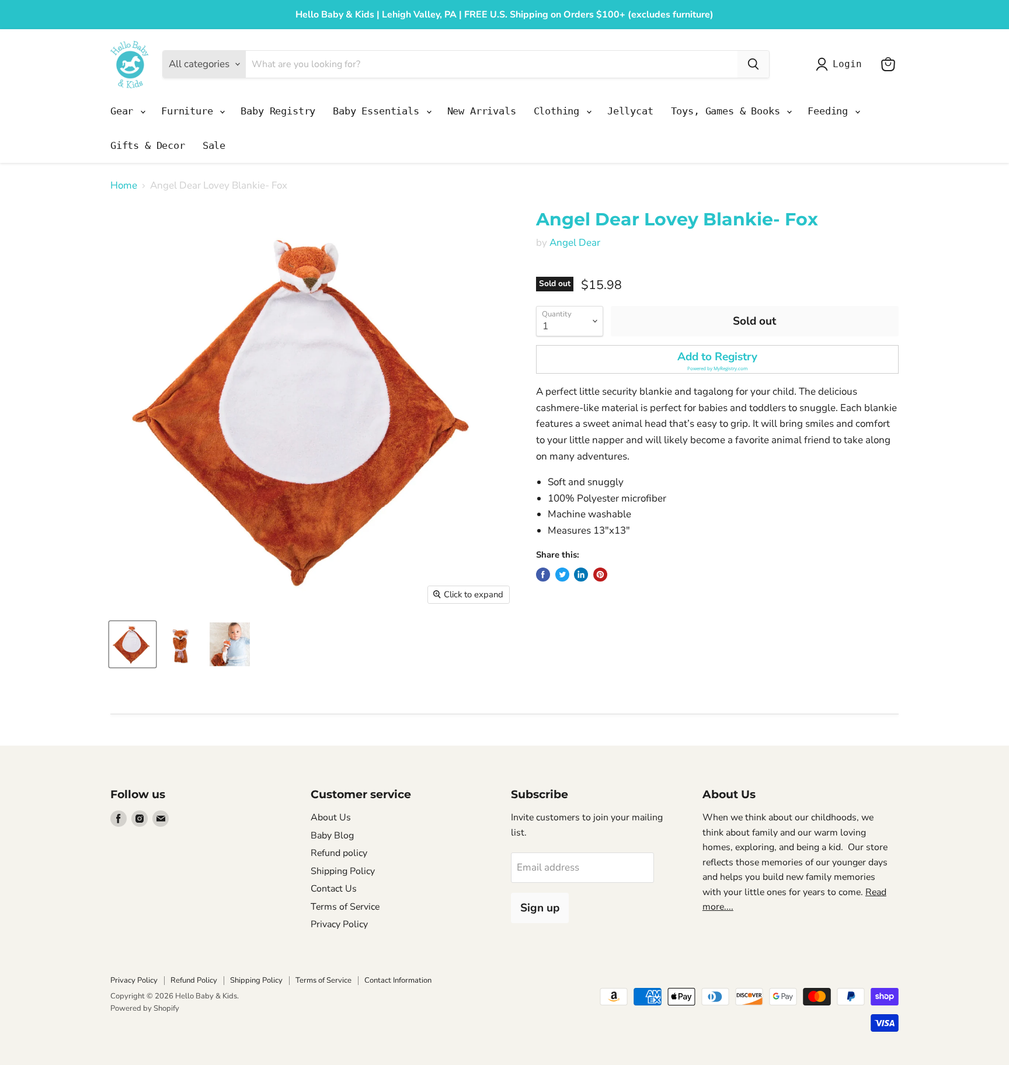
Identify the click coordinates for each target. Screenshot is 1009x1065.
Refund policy (339, 853)
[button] (717, 359)
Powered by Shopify (144, 1008)
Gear (124, 111)
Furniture (189, 111)
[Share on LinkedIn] (581, 575)
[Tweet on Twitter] (562, 575)
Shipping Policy (343, 871)
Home (123, 186)
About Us (331, 817)
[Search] (753, 64)
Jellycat (630, 111)
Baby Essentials (379, 111)
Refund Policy (194, 980)
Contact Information (398, 980)
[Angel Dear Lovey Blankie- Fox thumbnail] (132, 644)
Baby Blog (332, 835)
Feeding (831, 111)
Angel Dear (574, 242)
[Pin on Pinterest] (600, 575)
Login (847, 63)
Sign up (539, 908)
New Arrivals (481, 111)
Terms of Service (345, 906)
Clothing (559, 111)
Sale (214, 145)
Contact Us (334, 888)
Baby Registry (278, 111)
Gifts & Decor (147, 145)
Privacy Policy (339, 924)
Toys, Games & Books (728, 111)
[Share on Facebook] (543, 575)
